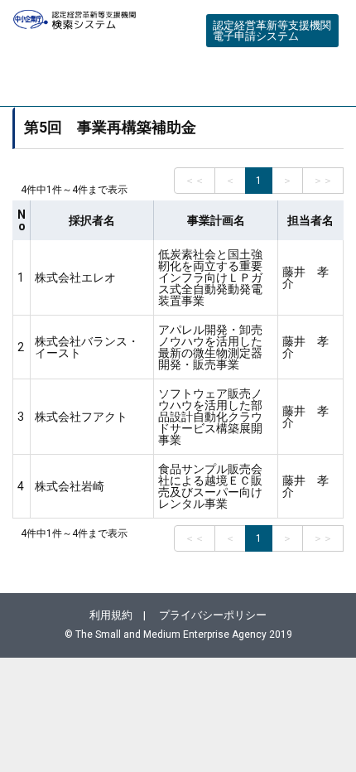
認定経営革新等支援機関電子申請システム (272, 30)
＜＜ (194, 180)
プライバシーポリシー (213, 615)
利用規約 (110, 615)
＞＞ (323, 180)
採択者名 (92, 220)
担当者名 (310, 220)
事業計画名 (216, 220)
